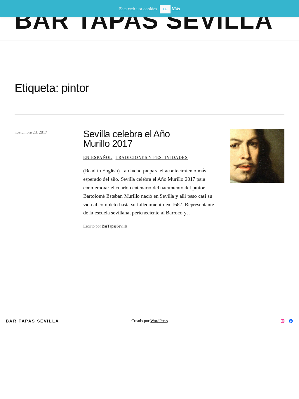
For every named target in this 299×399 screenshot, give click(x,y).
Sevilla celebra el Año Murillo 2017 (126, 139)
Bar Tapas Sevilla (144, 20)
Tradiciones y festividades (152, 157)
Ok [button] (165, 9)
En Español (97, 157)
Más (176, 8)
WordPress (158, 320)
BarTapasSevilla (114, 226)
